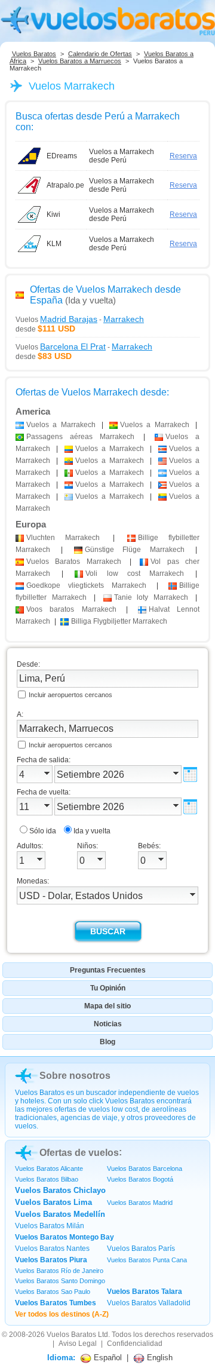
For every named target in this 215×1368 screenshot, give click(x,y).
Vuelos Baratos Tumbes (55, 1303)
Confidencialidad (134, 1343)
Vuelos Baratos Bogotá (140, 1179)
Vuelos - (80, 319)
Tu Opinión (107, 988)
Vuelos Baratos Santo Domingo (60, 1280)
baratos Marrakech (71, 609)
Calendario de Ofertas (100, 53)
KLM (54, 244)
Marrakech (63, 537)
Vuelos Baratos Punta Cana (147, 1259)
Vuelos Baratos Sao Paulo (52, 1291)
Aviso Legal (78, 1343)
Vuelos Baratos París (141, 1248)
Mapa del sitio (107, 1006)
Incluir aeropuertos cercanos (70, 694)
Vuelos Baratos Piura (51, 1260)
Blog (107, 1042)
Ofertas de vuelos (79, 1153)
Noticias (108, 1024)
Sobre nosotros (74, 1076)
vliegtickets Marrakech (86, 585)
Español (106, 1357)
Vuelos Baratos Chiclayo (60, 1190)
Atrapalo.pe (65, 185)
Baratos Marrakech (73, 561)
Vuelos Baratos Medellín (60, 1214)
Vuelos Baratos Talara (144, 1291)
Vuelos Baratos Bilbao (46, 1179)
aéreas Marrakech (80, 437)
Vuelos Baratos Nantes (52, 1248)
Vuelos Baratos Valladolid (149, 1303)
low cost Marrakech (134, 573)
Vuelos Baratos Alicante (49, 1168)
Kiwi (53, 214)
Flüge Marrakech (135, 549)
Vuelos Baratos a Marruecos (79, 61)
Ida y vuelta (91, 831)
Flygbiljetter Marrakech (119, 621)
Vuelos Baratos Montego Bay (64, 1237)
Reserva (183, 156)
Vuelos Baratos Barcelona (144, 1168)
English (159, 1357)
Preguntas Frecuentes (108, 970)
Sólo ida (42, 831)
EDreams (62, 156)
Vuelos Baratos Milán (49, 1226)
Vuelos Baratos (34, 53)
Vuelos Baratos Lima (53, 1202)
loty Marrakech (151, 597)
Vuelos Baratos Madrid (140, 1202)
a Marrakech (61, 425)
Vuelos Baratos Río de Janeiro (59, 1270)
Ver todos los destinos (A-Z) (62, 1314)
